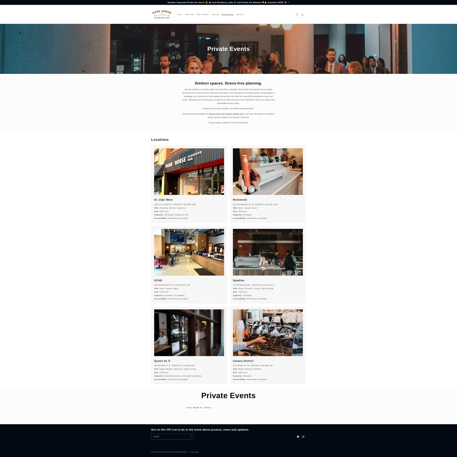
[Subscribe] (191, 436)
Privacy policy (194, 452)
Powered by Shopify (180, 452)
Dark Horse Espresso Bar (165, 452)
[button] (241, 14)
